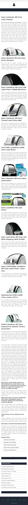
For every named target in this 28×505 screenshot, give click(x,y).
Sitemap (24, 499)
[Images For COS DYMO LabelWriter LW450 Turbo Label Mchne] (14, 139)
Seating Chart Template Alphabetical (8, 480)
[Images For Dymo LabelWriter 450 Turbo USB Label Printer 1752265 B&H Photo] (14, 79)
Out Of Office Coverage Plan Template (8, 487)
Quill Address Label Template (10, 442)
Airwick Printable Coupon (6, 473)
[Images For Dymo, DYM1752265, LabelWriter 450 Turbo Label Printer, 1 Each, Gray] (14, 258)
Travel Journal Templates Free (10, 450)
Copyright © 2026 (14, 503)
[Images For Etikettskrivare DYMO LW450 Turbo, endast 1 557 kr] (14, 286)
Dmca (4, 499)
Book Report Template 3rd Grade (7, 485)
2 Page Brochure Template (9, 439)
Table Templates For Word (6, 478)
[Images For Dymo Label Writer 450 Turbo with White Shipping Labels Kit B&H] (14, 228)
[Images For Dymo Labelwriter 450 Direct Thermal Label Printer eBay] (14, 109)
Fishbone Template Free (5, 475)
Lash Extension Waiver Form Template (8, 471)
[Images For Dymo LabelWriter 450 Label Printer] (14, 199)
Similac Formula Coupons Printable (11, 447)
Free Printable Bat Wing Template (7, 466)
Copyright (20, 499)
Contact (8, 499)
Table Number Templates (6, 482)
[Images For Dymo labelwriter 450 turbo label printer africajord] (14, 49)
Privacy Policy (13, 499)
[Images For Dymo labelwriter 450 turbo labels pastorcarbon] (14, 170)
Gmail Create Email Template (10, 444)
